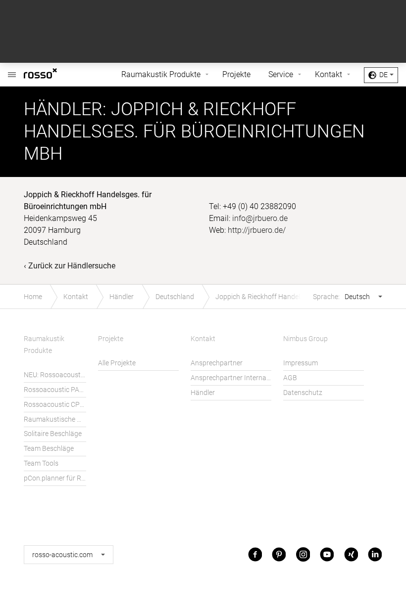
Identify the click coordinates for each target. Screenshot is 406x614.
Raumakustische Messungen (55, 419)
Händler (121, 297)
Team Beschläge (49, 448)
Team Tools (41, 463)
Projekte (236, 74)
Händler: (65, 109)
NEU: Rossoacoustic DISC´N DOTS (55, 375)
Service (280, 74)
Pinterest (278, 554)
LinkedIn (374, 554)
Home (33, 297)
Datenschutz (302, 393)
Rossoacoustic (55, 75)
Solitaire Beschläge (53, 434)
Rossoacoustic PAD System (55, 390)
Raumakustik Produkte (161, 74)
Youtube (326, 554)
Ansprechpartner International (231, 378)
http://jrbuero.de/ (257, 230)
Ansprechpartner (217, 363)
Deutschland (174, 297)
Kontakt (328, 74)
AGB (290, 378)
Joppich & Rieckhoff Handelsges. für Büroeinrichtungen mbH (274, 297)
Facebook (255, 554)
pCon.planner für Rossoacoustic (55, 478)
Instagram (303, 554)
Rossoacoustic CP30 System (55, 404)
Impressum (300, 363)
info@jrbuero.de (260, 218)
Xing (351, 554)
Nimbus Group (305, 339)
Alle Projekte (117, 363)
